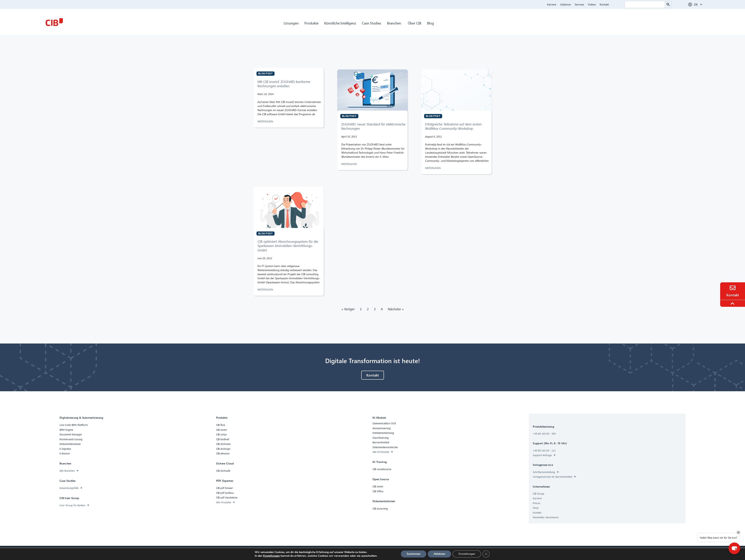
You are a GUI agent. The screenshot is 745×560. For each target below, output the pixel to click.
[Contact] (732, 288)
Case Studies (371, 23)
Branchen (394, 23)
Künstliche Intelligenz (340, 23)
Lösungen (291, 23)
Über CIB (414, 23)
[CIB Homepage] (54, 22)
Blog (430, 23)
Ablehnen (439, 554)
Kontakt (604, 4)
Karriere (551, 4)
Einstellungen (271, 556)
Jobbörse (565, 4)
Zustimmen (413, 554)
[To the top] (733, 303)
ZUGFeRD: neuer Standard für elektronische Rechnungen (373, 126)
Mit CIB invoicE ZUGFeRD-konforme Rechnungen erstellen (283, 83)
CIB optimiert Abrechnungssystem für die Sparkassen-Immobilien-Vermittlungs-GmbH (287, 245)
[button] (734, 548)
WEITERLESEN (265, 121)
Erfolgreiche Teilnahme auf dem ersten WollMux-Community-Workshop (453, 126)
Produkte (311, 23)
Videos (592, 4)
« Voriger (348, 309)
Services (579, 4)
